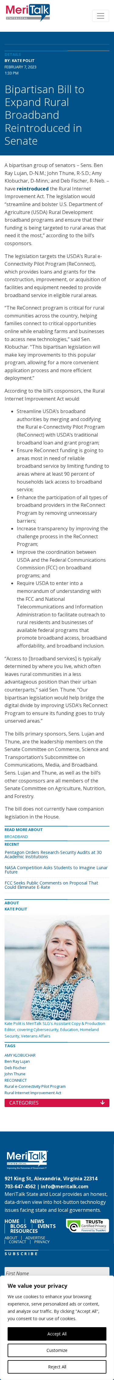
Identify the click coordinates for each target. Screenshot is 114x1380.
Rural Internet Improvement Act (33, 1092)
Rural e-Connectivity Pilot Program (35, 1086)
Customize (57, 1350)
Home (12, 1221)
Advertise (35, 1237)
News (37, 1221)
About (11, 1237)
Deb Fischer (15, 1067)
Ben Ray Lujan (17, 1061)
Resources (24, 1231)
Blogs (18, 1226)
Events (47, 1226)
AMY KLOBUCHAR (20, 1055)
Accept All (57, 1334)
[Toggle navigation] (100, 16)
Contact (17, 1241)
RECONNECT (16, 1080)
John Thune (15, 1074)
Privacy (42, 1241)
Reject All (57, 1367)
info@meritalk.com (64, 1186)
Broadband (16, 836)
